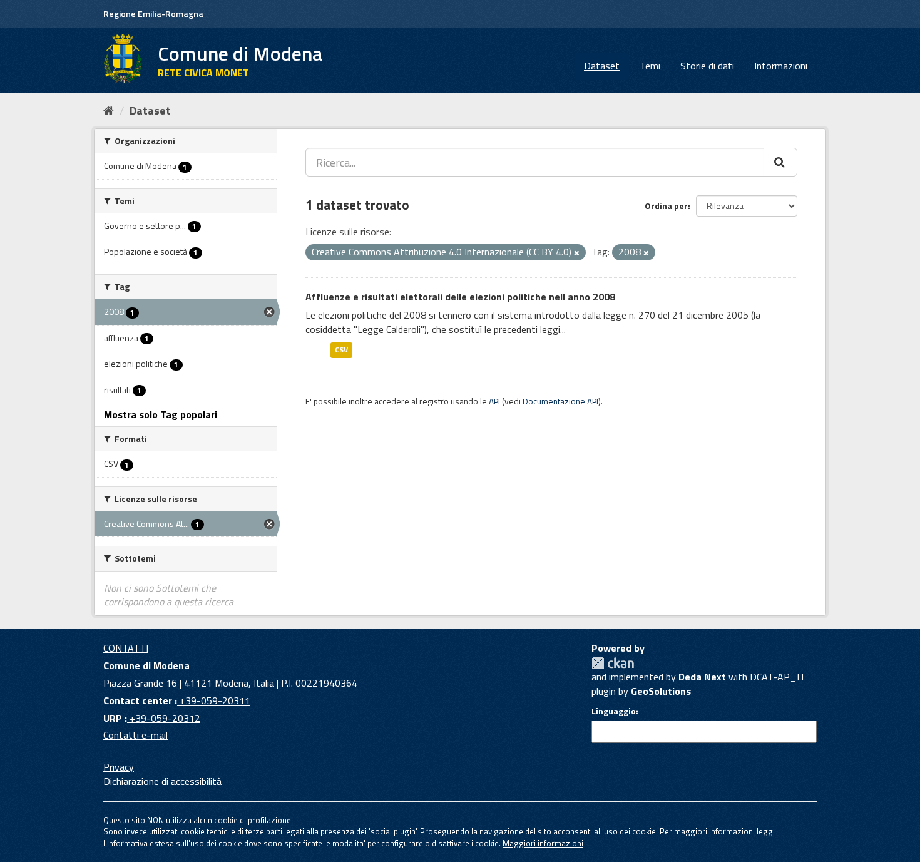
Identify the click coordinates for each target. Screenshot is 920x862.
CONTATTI (125, 647)
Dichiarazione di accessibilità (162, 781)
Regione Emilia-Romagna (153, 13)
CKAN (612, 663)
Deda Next (702, 676)
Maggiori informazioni (543, 843)
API (494, 401)
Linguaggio (613, 711)
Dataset (602, 65)
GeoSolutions (661, 691)
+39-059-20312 (163, 718)
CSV (341, 350)
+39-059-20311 (213, 700)
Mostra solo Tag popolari (160, 414)
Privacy (118, 766)
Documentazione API (560, 401)
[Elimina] (577, 253)
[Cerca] (780, 162)
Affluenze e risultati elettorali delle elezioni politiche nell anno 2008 (460, 296)
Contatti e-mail (135, 734)
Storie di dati (707, 65)
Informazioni (780, 65)
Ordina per (666, 205)
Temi (650, 65)
